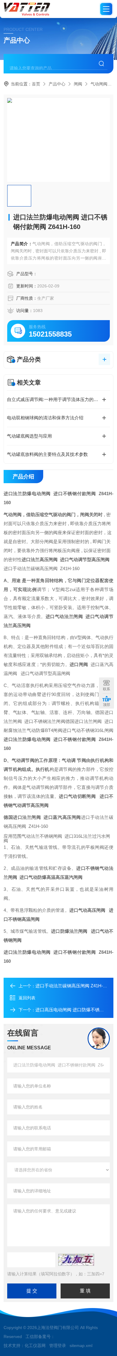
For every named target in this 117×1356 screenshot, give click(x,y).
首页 (36, 84)
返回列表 (27, 997)
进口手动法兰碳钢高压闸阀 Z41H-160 (72, 985)
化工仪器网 (35, 1345)
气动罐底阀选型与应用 (29, 436)
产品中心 (57, 84)
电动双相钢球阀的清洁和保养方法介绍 (45, 417)
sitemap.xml (81, 1345)
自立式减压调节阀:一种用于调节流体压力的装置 (55, 399)
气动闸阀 (99, 84)
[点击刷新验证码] (76, 1260)
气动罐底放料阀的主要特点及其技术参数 (47, 454)
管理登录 (57, 1345)
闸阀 (78, 84)
